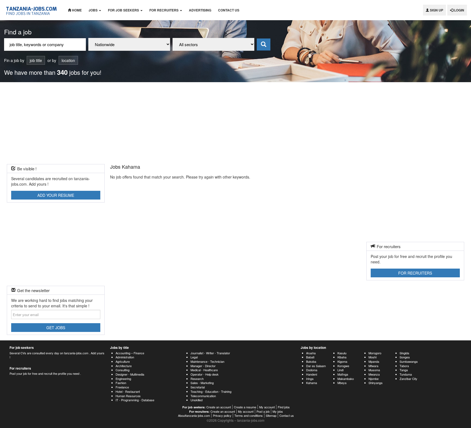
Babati (310, 357)
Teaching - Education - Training (211, 391)
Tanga (404, 370)
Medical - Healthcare (204, 370)
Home (76, 10)
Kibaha (341, 357)
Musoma (374, 370)
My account (267, 407)
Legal (194, 357)
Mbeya (341, 383)
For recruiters (164, 10)
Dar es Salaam (316, 366)
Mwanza (374, 374)
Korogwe (343, 366)
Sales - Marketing (202, 383)
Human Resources (128, 396)
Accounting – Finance (130, 353)
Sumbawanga (409, 361)
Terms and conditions (248, 415)
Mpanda (374, 361)
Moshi (372, 357)
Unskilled (197, 400)
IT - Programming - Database (135, 400)
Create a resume (245, 407)
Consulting (122, 370)
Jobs (93, 10)
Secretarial (198, 387)
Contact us (228, 10)
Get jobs (55, 327)
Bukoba (311, 361)
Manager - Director (203, 366)
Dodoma (311, 370)
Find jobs (284, 407)
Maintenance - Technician (207, 361)
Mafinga (342, 374)
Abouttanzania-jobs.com (194, 415)
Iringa (309, 378)
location (68, 60)
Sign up (436, 10)
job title (36, 60)
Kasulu (341, 353)
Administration (125, 357)
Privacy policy (222, 415)
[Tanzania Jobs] (32, 10)
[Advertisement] (235, 123)
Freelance (122, 387)
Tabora (404, 366)
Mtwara (373, 366)
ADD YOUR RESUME (55, 195)
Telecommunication (203, 396)
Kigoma (342, 361)
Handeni (311, 374)
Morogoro (375, 353)
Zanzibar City (408, 378)
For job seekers (124, 10)
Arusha (311, 353)
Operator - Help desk (205, 374)
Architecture (124, 366)
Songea (405, 357)
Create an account (218, 407)
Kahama (311, 383)
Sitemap (271, 415)
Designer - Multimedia (130, 374)
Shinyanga (375, 383)
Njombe (374, 378)
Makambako (345, 378)
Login (458, 10)
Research (197, 378)
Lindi (340, 370)
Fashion (121, 383)
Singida (404, 353)
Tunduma (406, 374)
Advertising (200, 10)
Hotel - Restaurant (128, 391)
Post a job (263, 411)
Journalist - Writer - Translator (210, 353)
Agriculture (123, 361)
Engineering (123, 378)
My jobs (278, 411)
